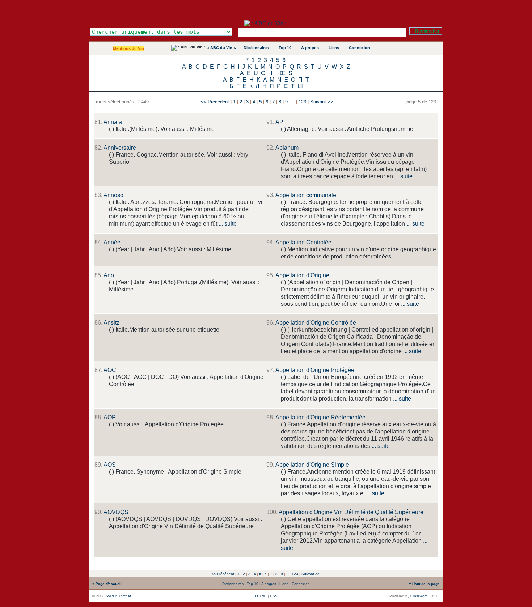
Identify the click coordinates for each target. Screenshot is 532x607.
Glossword (419, 596)
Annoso (113, 195)
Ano (109, 275)
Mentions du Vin (128, 48)
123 (302, 101)
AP (279, 122)
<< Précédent (214, 101)
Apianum (287, 148)
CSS (274, 596)
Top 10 (285, 48)
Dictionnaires (256, 48)
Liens (334, 48)
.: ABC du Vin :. (221, 48)
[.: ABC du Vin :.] (266, 23)
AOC (110, 370)
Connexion (359, 48)
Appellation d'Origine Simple (312, 465)
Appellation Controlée (303, 242)
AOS (110, 465)
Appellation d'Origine (302, 275)
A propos (310, 48)
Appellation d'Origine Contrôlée (315, 323)
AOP (110, 417)
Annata (113, 122)
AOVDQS (116, 512)
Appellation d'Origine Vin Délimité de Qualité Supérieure (351, 512)
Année (112, 242)
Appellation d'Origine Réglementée (320, 417)
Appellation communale (305, 195)
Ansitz (111, 323)
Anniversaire (120, 148)
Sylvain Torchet (118, 596)
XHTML (260, 596)
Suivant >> (321, 101)
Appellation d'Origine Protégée (314, 370)
